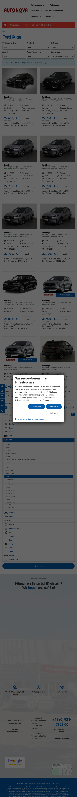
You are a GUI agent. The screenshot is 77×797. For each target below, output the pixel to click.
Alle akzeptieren (36, 406)
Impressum (39, 419)
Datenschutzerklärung (24, 419)
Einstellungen (54, 413)
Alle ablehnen (54, 406)
